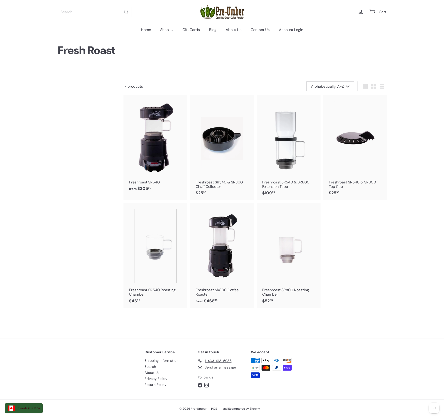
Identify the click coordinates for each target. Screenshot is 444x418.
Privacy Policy (156, 378)
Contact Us (260, 29)
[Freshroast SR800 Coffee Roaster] (222, 255)
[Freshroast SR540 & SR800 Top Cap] (355, 147)
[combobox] (95, 12)
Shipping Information (162, 360)
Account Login (291, 29)
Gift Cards (191, 29)
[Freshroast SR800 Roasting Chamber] (289, 255)
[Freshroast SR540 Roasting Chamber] (155, 255)
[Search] (126, 12)
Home (146, 29)
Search (150, 366)
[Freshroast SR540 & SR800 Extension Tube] (289, 147)
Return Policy (155, 384)
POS (214, 409)
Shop (165, 29)
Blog (212, 29)
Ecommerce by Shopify (244, 409)
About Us (233, 29)
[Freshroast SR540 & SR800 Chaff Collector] (222, 147)
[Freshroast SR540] (155, 145)
